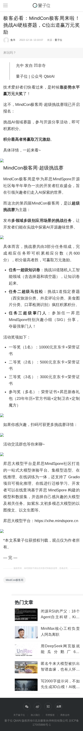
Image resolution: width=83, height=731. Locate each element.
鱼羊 (12, 40)
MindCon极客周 (14, 580)
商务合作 (65, 715)
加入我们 (35, 715)
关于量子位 (19, 715)
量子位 (58, 40)
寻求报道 (50, 715)
